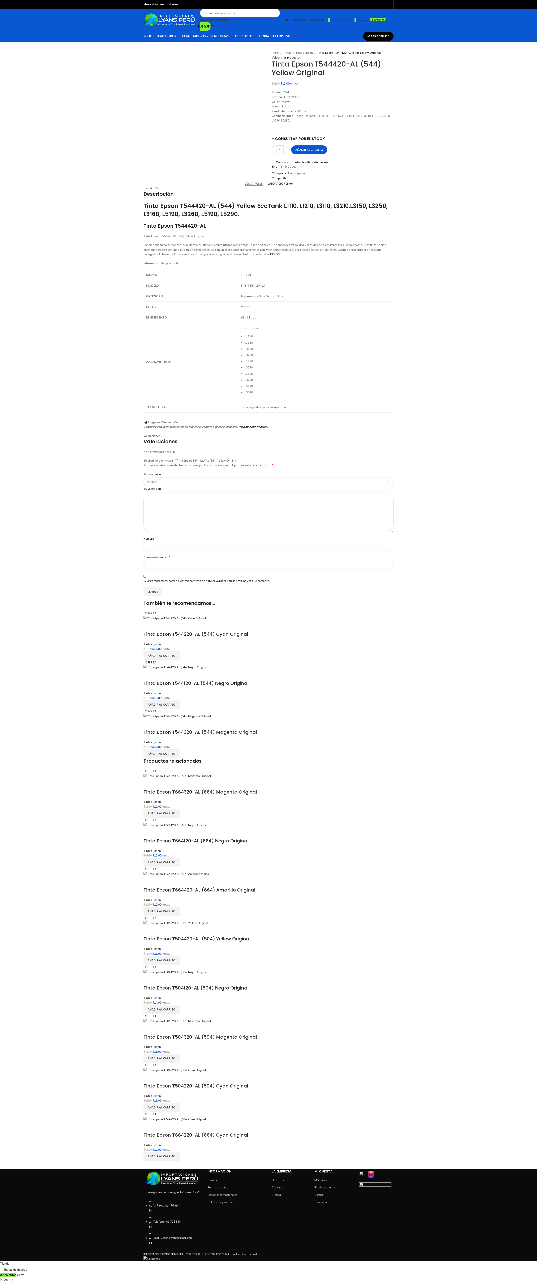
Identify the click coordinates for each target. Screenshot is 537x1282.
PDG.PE (220, 1254)
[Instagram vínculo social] (384, 4)
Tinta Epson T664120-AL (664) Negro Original (196, 841)
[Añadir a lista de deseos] (160, 626)
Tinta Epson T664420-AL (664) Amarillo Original (199, 890)
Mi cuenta (320, 1180)
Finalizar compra (324, 1187)
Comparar (320, 1202)
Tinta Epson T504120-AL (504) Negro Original (196, 988)
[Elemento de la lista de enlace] (172, 1224)
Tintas (287, 52)
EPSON (275, 254)
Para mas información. (253, 426)
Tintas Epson (304, 52)
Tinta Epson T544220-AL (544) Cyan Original (195, 634)
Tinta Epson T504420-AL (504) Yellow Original (196, 939)
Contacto (278, 1187)
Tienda (212, 1180)
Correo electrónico (156, 557)
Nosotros (278, 1180)
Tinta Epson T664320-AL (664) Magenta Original (200, 792)
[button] (161, 655)
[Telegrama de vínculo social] (295, 178)
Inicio (275, 52)
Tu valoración (153, 488)
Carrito (319, 1194)
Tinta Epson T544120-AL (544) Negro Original (196, 683)
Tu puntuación (154, 474)
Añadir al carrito (309, 149)
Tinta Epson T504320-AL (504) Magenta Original (200, 1037)
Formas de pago (218, 1187)
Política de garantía (220, 1202)
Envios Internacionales (222, 1194)
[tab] (253, 184)
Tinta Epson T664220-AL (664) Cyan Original (195, 1135)
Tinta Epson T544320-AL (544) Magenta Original (200, 732)
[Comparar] (148, 626)
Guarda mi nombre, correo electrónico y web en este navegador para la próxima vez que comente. (206, 580)
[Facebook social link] (379, 4)
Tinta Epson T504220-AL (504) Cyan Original (195, 1086)
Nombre (149, 538)
